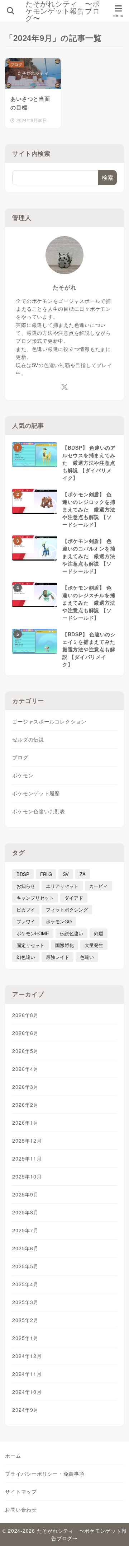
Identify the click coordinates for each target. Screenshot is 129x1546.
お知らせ (25, 885)
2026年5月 (25, 1050)
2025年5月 (25, 1266)
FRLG (46, 874)
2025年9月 (25, 1194)
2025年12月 (27, 1140)
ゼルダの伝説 (28, 739)
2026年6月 (25, 1032)
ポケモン (22, 775)
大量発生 (94, 945)
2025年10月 (27, 1176)
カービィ (98, 885)
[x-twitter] (64, 386)
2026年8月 (25, 1014)
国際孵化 (64, 945)
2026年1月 (25, 1122)
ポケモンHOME (32, 933)
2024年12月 (27, 1355)
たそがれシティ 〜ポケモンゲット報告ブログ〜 (62, 11)
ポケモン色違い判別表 (38, 811)
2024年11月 (27, 1373)
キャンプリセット (35, 897)
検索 (107, 177)
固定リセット (30, 945)
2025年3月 (25, 1302)
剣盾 (98, 933)
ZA (83, 874)
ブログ (20, 757)
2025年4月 (25, 1284)
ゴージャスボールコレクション (49, 721)
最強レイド (57, 957)
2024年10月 (27, 1391)
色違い (87, 957)
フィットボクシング (67, 909)
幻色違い (25, 957)
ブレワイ (25, 921)
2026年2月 (25, 1104)
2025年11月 (27, 1158)
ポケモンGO (59, 921)
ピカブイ (25, 909)
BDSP (22, 874)
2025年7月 (25, 1230)
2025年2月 (25, 1320)
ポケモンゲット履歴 (36, 793)
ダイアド (73, 897)
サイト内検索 (31, 153)
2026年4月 (25, 1068)
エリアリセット (62, 885)
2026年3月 (25, 1086)
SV (66, 874)
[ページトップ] (115, 1531)
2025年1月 (25, 1337)
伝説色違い (71, 933)
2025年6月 (25, 1248)
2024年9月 (25, 1409)
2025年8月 (25, 1212)
